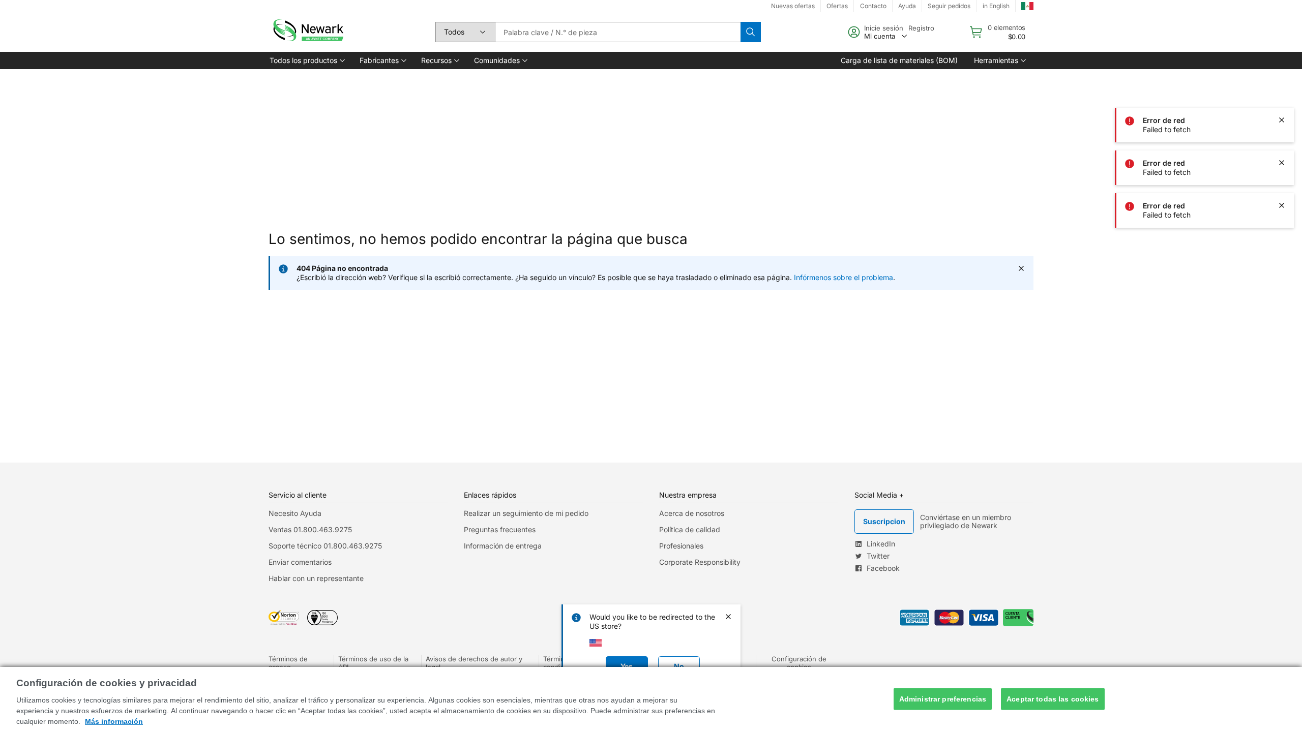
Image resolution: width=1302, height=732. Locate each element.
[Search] (751, 32)
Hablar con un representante (316, 578)
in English (996, 6)
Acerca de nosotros (691, 513)
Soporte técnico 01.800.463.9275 (325, 545)
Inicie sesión (883, 28)
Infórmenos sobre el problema (843, 277)
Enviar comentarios (300, 562)
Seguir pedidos (949, 6)
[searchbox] (618, 32)
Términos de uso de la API (373, 663)
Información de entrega (503, 545)
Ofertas (837, 6)
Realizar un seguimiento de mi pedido (526, 513)
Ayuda (907, 6)
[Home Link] (307, 32)
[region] (651, 699)
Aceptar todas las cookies (1053, 699)
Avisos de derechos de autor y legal (474, 663)
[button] (306, 60)
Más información (114, 721)
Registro (921, 28)
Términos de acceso (288, 663)
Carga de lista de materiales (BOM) (899, 60)
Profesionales (681, 545)
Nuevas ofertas (793, 6)
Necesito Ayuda (295, 513)
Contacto (873, 6)
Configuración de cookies (799, 663)
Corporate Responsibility (700, 562)
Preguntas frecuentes (500, 529)
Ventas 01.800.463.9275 (310, 529)
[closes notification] (1281, 77)
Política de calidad (689, 529)
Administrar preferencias (942, 699)
